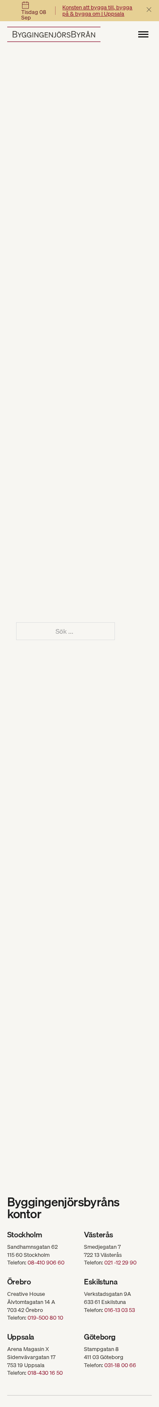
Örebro (19, 1282)
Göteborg (100, 1337)
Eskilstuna (100, 1282)
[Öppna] (143, 34)
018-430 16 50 (45, 1372)
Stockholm (24, 1234)
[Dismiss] (149, 10)
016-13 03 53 (119, 1310)
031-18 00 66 (120, 1365)
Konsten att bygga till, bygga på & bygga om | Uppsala (97, 10)
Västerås (98, 1234)
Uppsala (20, 1337)
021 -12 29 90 (120, 1262)
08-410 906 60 (46, 1262)
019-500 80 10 (45, 1317)
